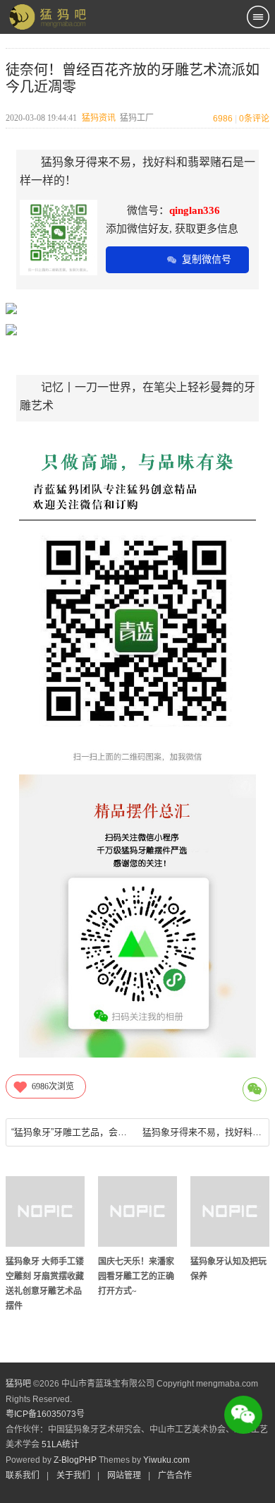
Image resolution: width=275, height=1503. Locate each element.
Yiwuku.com (166, 1460)
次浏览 (53, 1086)
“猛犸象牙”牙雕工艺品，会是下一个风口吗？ (71, 1132)
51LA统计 (60, 1444)
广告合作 (175, 1475)
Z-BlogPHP (75, 1460)
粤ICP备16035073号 (45, 1414)
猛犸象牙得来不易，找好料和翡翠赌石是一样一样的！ (202, 1132)
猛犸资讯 (99, 118)
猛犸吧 (18, 1384)
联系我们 (22, 1475)
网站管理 (124, 1475)
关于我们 (73, 1475)
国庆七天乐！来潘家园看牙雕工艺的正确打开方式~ (136, 1276)
